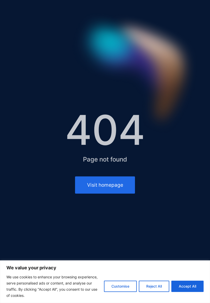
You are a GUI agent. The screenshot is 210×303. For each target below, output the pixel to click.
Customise (120, 286)
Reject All (154, 286)
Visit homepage (105, 185)
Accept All (187, 286)
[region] (105, 281)
